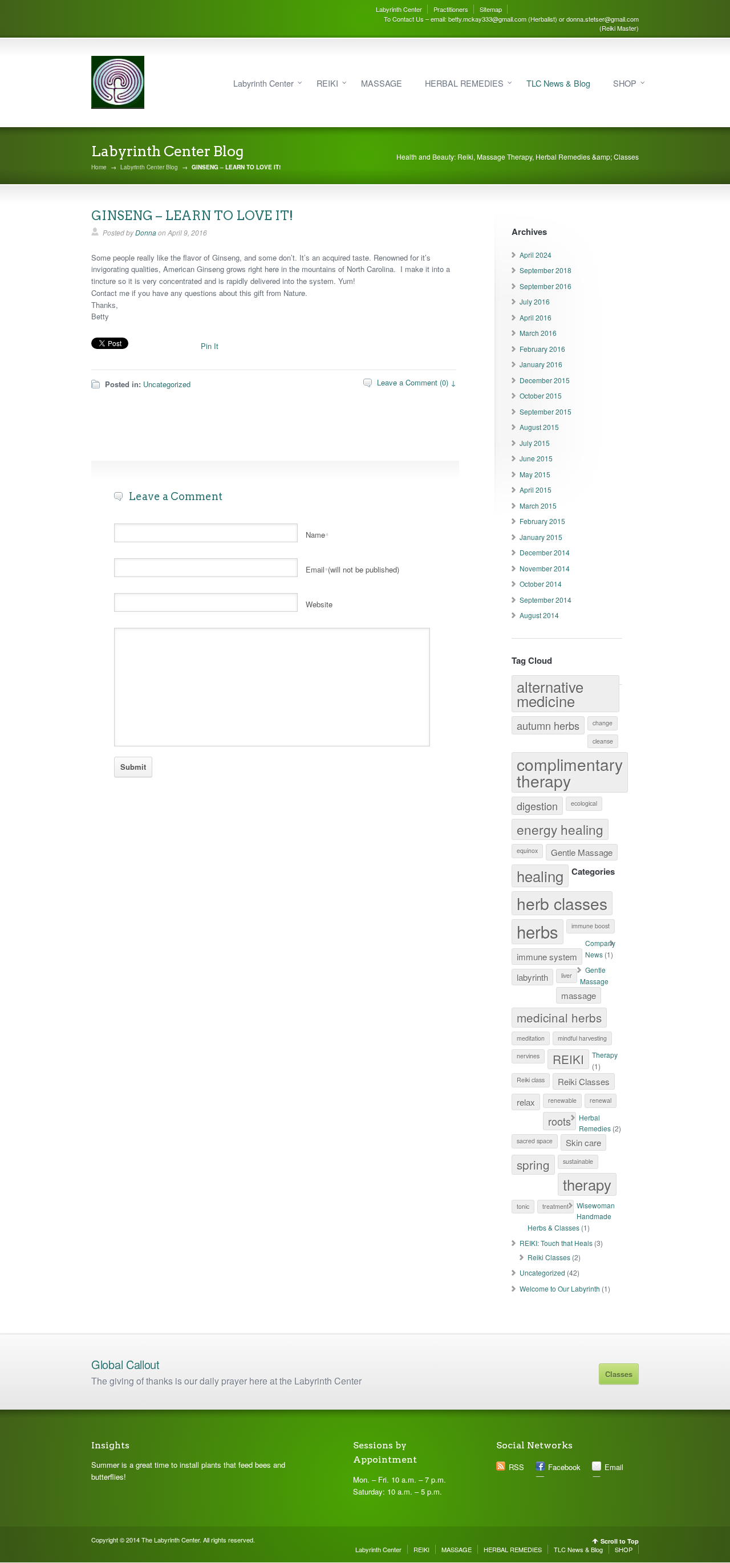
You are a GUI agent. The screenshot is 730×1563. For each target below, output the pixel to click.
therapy (587, 1184)
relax (526, 1102)
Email (614, 1466)
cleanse (603, 741)
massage (578, 995)
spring (533, 1164)
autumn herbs (548, 725)
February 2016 (542, 349)
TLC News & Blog (558, 83)
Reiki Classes (584, 1081)
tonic (523, 1206)
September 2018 (545, 270)
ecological (584, 803)
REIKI (327, 83)
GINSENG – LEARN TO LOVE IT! (192, 215)
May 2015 (535, 474)
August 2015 (539, 427)
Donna (145, 232)
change (603, 722)
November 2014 (545, 568)
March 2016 (538, 333)
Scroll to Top (620, 1541)
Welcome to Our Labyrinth (560, 1288)
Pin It (209, 345)
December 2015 (545, 380)
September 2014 (545, 599)
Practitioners (450, 9)
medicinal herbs (559, 1017)
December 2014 (545, 552)
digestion (537, 805)
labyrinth (532, 977)
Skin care (583, 1142)
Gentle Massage (582, 852)
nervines (528, 1056)
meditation (531, 1038)
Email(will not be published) (352, 569)
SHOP (624, 83)
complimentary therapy (570, 771)
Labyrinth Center (399, 9)
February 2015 (542, 521)
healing (540, 875)
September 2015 (545, 411)
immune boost (590, 925)
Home (99, 167)
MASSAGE (381, 83)
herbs (537, 931)
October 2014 (541, 583)
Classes (618, 1374)
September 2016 (545, 286)
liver (566, 975)
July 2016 (535, 301)
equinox (527, 850)
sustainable (578, 1161)
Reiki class (531, 1079)
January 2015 (541, 537)
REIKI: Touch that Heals (556, 1243)
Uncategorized (166, 384)
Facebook (564, 1466)
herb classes (562, 903)
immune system (547, 957)
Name (317, 534)
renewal (600, 1100)
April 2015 (535, 489)
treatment (555, 1206)
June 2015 (536, 458)
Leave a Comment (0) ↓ (416, 382)
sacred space (535, 1140)
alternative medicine (550, 694)
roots (559, 1121)
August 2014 (539, 615)
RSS (516, 1466)
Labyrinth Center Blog (149, 167)
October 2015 (541, 395)
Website (319, 604)
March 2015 (538, 505)
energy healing (560, 829)
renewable (562, 1100)
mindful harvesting (582, 1038)
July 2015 (535, 443)
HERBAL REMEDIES (464, 83)
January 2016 (541, 364)
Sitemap (491, 9)
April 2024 (535, 254)
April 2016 (535, 317)
